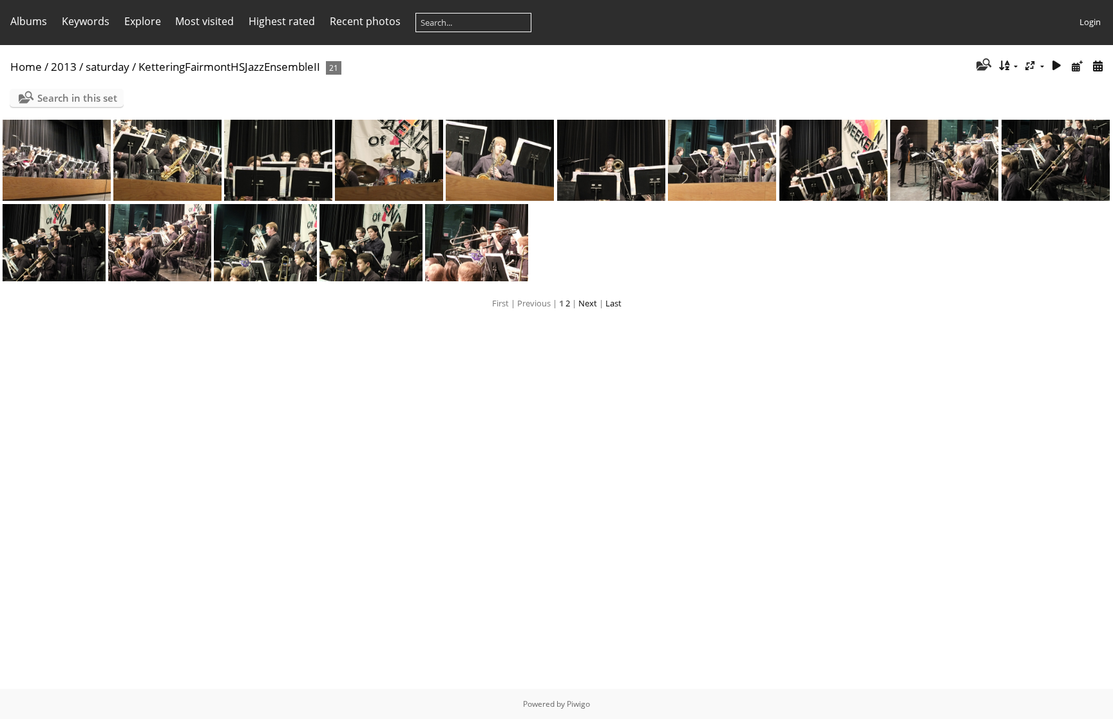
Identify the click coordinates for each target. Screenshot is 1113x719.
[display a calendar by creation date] (1097, 66)
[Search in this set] (982, 65)
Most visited (204, 21)
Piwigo (578, 703)
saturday (107, 66)
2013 (64, 66)
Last (613, 303)
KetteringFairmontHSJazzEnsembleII (229, 66)
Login (1090, 22)
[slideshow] (1057, 66)
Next (587, 303)
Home (26, 66)
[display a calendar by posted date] (1077, 66)
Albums (28, 21)
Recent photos (365, 21)
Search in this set (77, 97)
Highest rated (282, 21)
